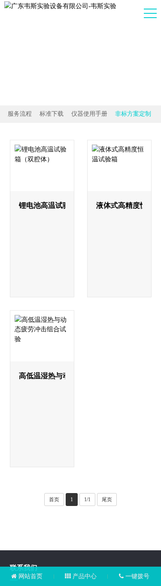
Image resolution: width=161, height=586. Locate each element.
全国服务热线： (72, 514)
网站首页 (30, 576)
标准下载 (51, 114)
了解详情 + (50, 236)
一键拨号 (136, 576)
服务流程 (20, 114)
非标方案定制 (133, 114)
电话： (76, 539)
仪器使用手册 (89, 114)
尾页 (107, 420)
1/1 (87, 420)
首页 (54, 420)
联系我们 (23, 488)
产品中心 (84, 576)
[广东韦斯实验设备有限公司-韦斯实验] (60, 5)
